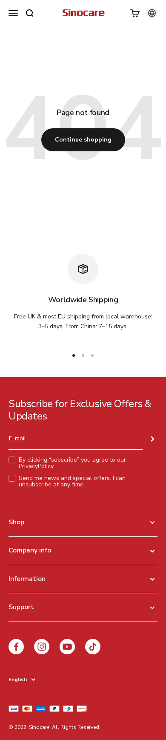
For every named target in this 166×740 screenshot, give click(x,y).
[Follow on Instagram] (41, 646)
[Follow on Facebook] (16, 646)
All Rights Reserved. (76, 727)
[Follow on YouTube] (67, 646)
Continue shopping (83, 140)
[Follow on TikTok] (92, 646)
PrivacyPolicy (36, 466)
